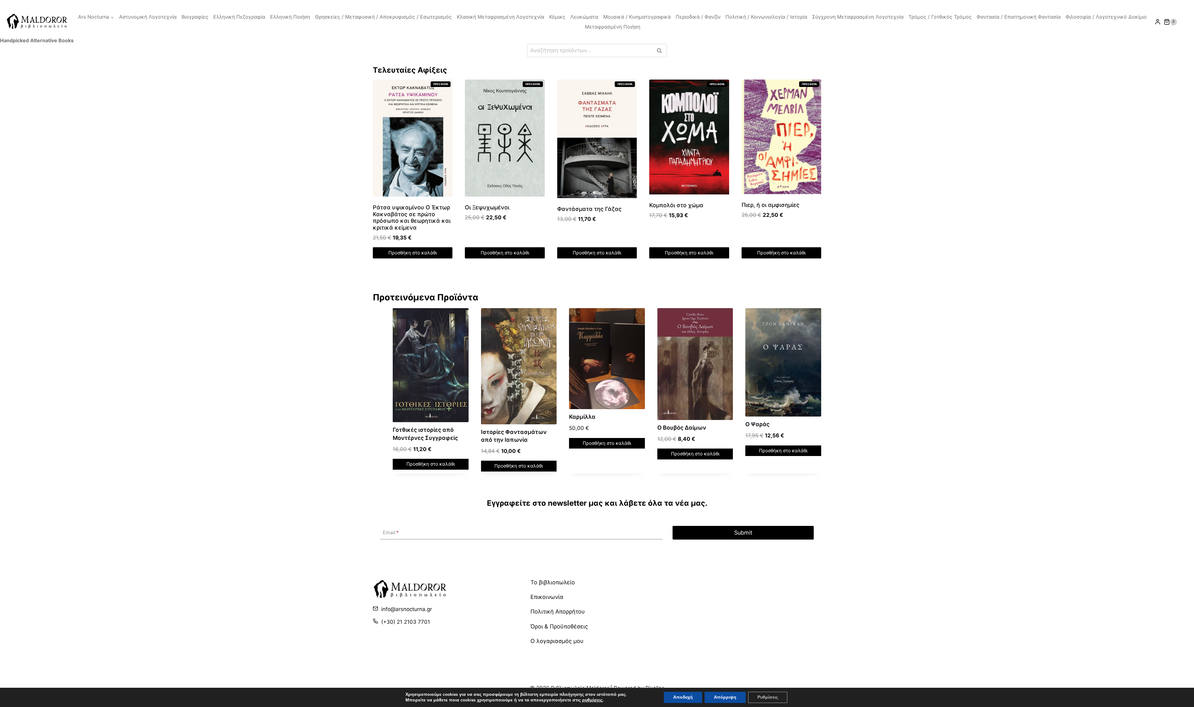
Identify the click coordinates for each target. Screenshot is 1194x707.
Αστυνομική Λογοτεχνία (148, 17)
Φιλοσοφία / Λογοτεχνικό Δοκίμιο (1106, 17)
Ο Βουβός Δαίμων (681, 427)
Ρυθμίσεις (767, 697)
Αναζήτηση (661, 50)
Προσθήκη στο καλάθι (412, 253)
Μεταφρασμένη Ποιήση (612, 27)
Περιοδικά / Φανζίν (698, 17)
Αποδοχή (683, 697)
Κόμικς (557, 17)
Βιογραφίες (195, 17)
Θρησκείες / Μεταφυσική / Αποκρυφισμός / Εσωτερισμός (383, 17)
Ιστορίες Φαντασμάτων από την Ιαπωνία (514, 436)
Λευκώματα (584, 17)
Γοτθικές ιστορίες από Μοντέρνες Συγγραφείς (425, 433)
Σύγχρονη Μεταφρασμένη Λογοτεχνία (858, 17)
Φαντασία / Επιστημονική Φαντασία (1019, 17)
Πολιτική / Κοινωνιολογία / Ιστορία (766, 17)
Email (391, 533)
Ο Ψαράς (757, 424)
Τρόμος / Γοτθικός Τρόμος (940, 17)
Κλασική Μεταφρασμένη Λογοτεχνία (500, 17)
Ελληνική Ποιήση (290, 17)
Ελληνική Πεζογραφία (239, 17)
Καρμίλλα (582, 416)
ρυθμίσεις (592, 700)
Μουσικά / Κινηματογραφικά (637, 17)
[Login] (1158, 22)
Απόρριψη (725, 697)
